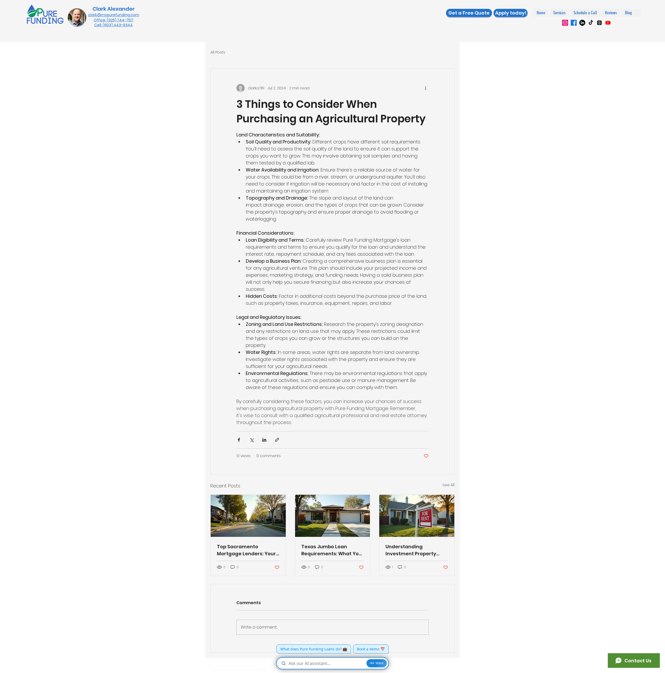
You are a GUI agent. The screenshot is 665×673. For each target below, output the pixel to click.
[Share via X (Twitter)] (251, 439)
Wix (263, 669)
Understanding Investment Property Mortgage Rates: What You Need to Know (413, 550)
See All (448, 484)
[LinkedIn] (582, 23)
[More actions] (425, 88)
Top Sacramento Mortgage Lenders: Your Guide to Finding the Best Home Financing (247, 550)
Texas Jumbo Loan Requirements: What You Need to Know (331, 550)
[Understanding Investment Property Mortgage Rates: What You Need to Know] (416, 516)
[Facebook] (574, 23)
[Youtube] (608, 23)
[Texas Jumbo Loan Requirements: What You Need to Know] (332, 516)
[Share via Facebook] (238, 439)
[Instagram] (565, 23)
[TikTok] (591, 23)
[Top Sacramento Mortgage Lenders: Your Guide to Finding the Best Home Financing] (248, 516)
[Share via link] (277, 439)
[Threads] (599, 23)
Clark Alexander (113, 8)
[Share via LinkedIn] (264, 439)
